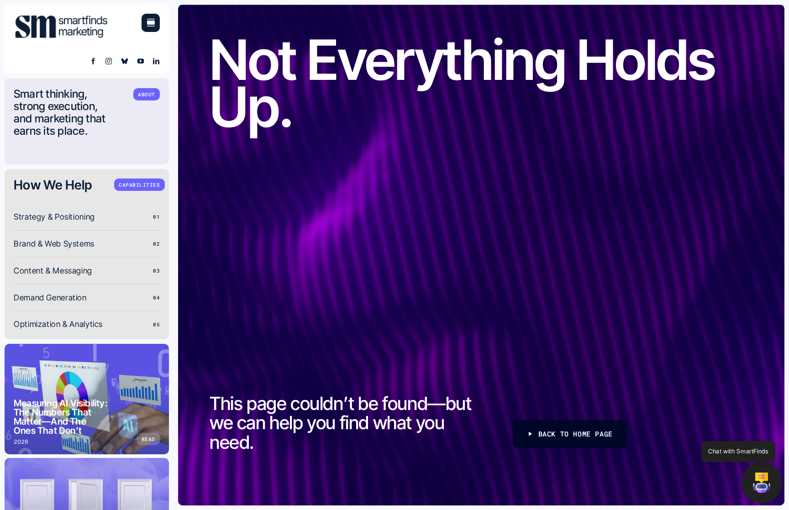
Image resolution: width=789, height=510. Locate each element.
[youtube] (140, 61)
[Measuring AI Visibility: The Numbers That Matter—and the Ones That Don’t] (87, 399)
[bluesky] (124, 61)
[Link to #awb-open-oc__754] (151, 23)
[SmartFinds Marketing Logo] (62, 17)
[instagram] (108, 61)
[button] (761, 482)
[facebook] (93, 61)
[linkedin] (156, 61)
